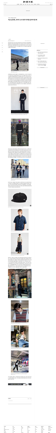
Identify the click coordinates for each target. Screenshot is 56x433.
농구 (35, 432)
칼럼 (4, 428)
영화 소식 (42, 429)
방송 (42, 428)
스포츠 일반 (36, 427)
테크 (27, 428)
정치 (13, 426)
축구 (35, 430)
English (48, 2)
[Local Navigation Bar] (4, 4)
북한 (13, 430)
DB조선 (49, 432)
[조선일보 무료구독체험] (20, 384)
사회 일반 (22, 427)
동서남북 (5, 431)
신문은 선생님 (49, 429)
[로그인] (51, 4)
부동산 (28, 432)
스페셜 (9, 17)
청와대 (13, 428)
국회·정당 (14, 429)
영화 (42, 432)
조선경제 (28, 426)
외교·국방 (14, 431)
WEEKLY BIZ (28, 427)
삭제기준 (31, 398)
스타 (41, 428)
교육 (21, 430)
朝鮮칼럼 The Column (6, 429)
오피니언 (5, 426)
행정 (13, 432)
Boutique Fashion (13, 17)
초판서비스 (49, 428)
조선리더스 (49, 426)
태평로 (4, 430)
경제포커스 (5, 432)
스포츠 (35, 426)
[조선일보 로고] (28, 2)
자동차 (28, 431)
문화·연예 (42, 426)
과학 (27, 429)
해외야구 (36, 429)
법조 (21, 429)
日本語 (50, 2)
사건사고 (22, 428)
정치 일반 (14, 427)
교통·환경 (22, 432)
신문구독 (46, 2)
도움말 (28, 398)
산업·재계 (28, 430)
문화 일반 (42, 431)
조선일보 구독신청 (50, 427)
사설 (4, 427)
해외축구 (36, 431)
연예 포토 (42, 430)
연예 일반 (42, 427)
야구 (35, 428)
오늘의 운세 (49, 430)
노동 (21, 431)
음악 (43, 429)
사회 (21, 426)
